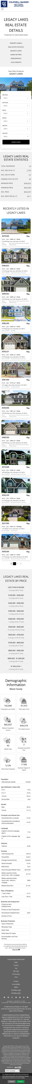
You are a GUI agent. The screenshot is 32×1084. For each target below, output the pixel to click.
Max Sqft (5, 133)
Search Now (16, 142)
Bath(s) (4, 118)
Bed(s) (4, 110)
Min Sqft (4, 125)
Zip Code (16, 971)
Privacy (16, 981)
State (16, 962)
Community (16, 974)
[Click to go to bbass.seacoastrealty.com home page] (15, 3)
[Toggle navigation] (2, 9)
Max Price (5, 102)
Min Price (5, 95)
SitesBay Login (16, 993)
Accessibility (16, 984)
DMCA (16, 987)
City (16, 968)
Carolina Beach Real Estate (16, 959)
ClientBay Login (16, 990)
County (16, 965)
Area (16, 977)
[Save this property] (28, 221)
